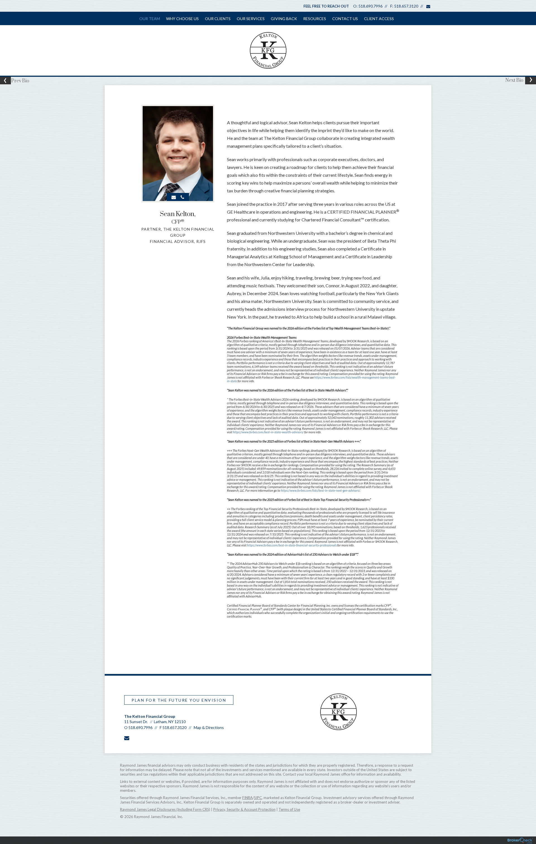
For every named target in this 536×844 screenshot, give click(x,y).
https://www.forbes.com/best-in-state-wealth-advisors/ (268, 432)
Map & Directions (209, 727)
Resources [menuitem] (314, 18)
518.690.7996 (370, 6)
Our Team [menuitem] (149, 18)
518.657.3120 (406, 6)
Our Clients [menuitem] (218, 18)
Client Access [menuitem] (379, 18)
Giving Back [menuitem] (284, 18)
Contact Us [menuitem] (345, 18)
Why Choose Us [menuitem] (182, 18)
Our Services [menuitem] (251, 18)
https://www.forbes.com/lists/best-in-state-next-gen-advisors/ (320, 490)
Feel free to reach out (326, 6)
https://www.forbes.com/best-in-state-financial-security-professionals (292, 545)
